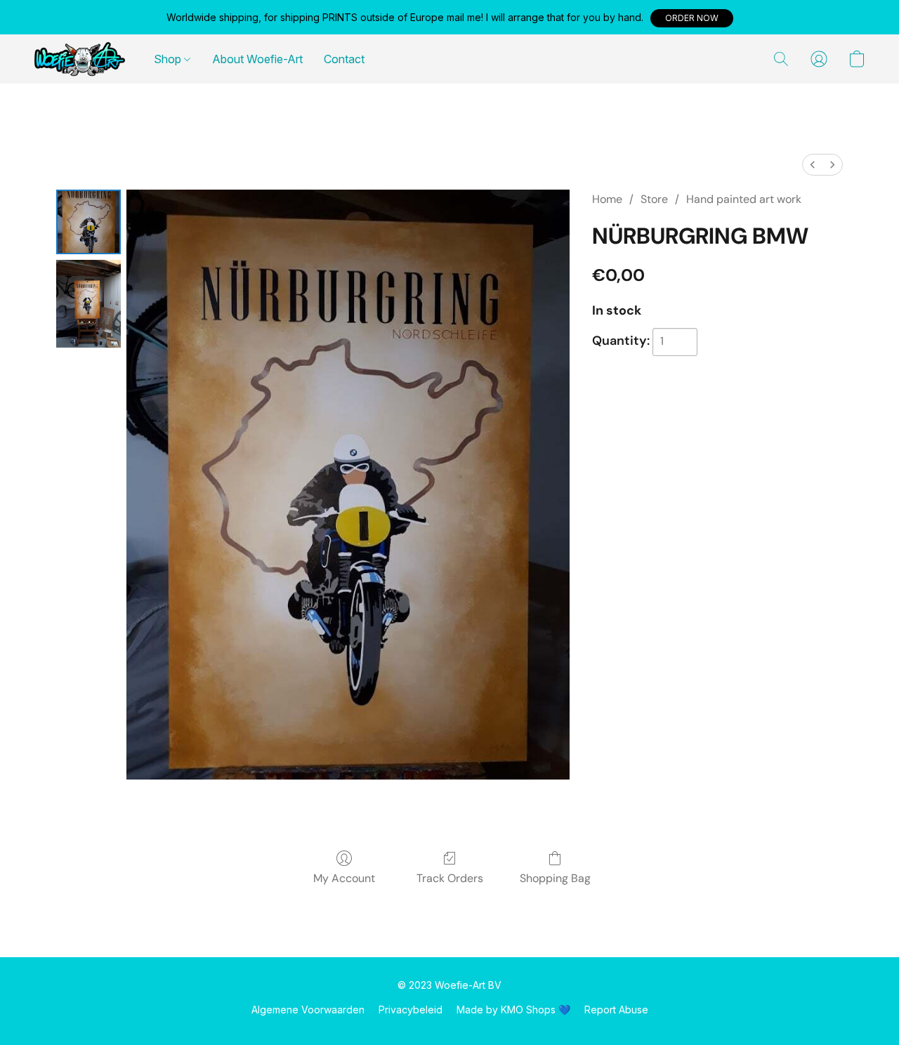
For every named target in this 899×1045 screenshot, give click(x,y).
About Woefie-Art (257, 59)
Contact (344, 59)
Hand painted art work (743, 199)
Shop (169, 59)
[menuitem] (812, 165)
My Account (344, 878)
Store (654, 199)
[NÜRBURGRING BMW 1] (88, 304)
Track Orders (449, 878)
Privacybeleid (410, 1010)
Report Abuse (616, 1010)
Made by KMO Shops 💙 (513, 1010)
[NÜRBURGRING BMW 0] (88, 222)
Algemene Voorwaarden (308, 1010)
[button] (691, 18)
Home (607, 199)
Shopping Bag (555, 878)
